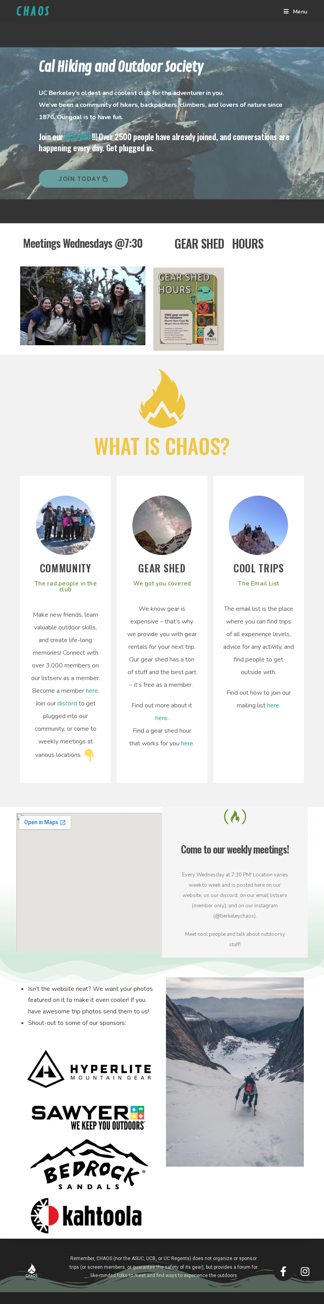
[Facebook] (283, 1271)
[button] (83, 179)
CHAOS (33, 11)
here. (274, 705)
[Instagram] (305, 1271)
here (92, 690)
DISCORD (78, 137)
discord (67, 703)
